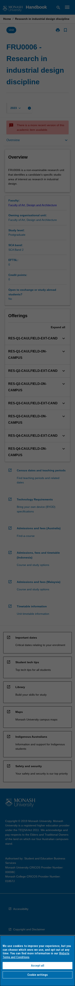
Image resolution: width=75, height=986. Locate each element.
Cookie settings (37, 975)
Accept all (37, 965)
